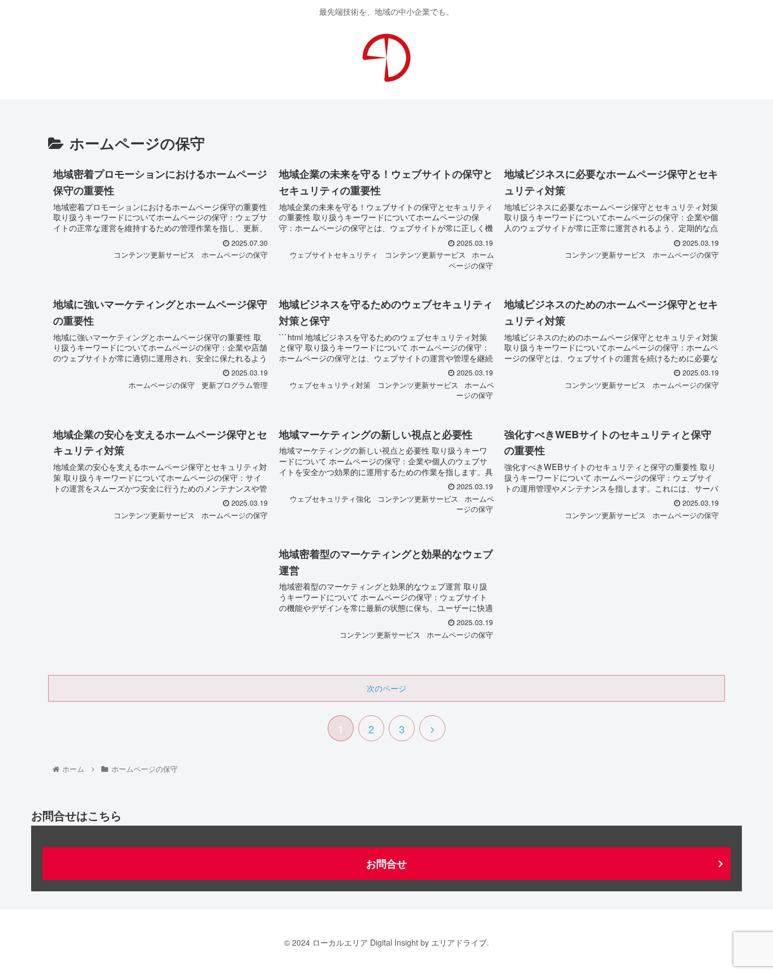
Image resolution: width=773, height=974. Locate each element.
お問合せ (386, 863)
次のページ (386, 688)
